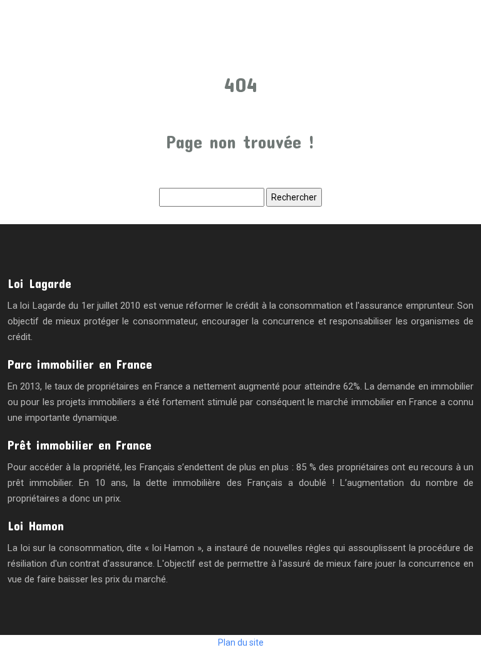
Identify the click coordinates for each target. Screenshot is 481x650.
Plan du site (241, 642)
